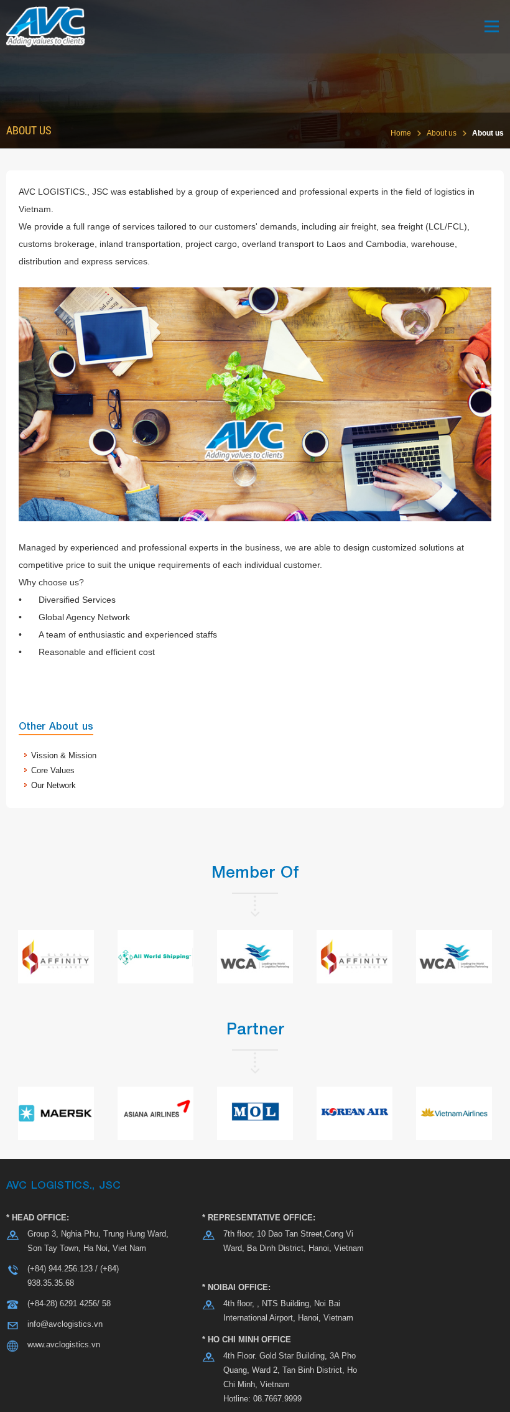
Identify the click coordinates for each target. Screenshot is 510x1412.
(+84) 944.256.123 (60, 1268)
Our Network (53, 785)
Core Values (53, 770)
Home (401, 133)
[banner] (255, 26)
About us (442, 133)
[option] (56, 956)
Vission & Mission (63, 755)
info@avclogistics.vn (65, 1324)
